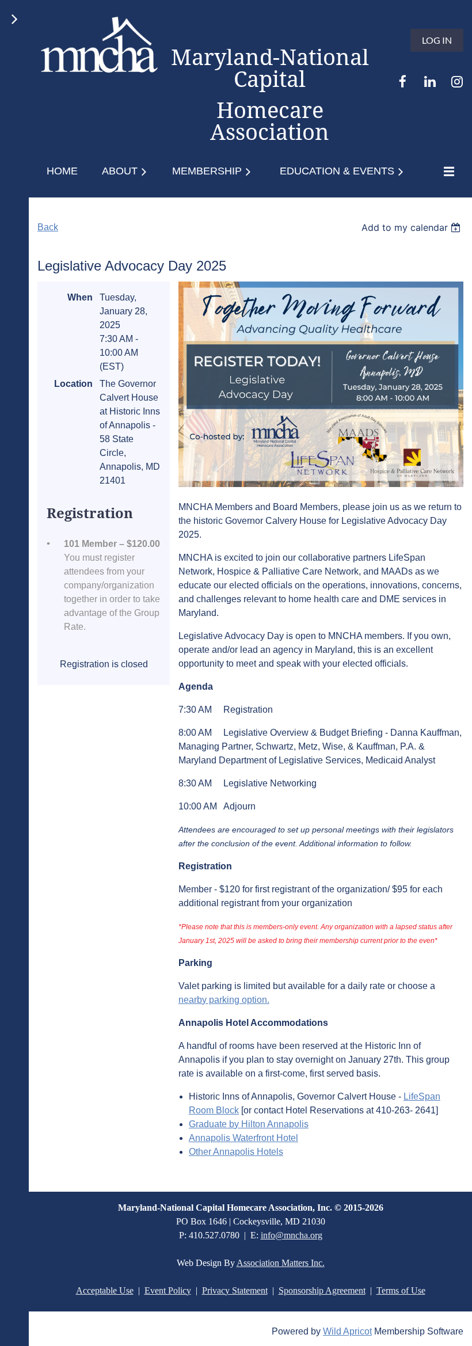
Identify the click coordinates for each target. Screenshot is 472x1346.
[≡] (446, 171)
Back (47, 227)
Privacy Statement (235, 1290)
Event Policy (167, 1290)
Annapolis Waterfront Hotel (243, 1138)
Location (73, 384)
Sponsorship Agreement (322, 1290)
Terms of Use (400, 1290)
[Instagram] (456, 81)
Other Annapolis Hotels (236, 1152)
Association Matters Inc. (281, 1263)
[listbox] (412, 227)
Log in (437, 40)
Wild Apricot (347, 1331)
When (80, 297)
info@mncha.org (291, 1235)
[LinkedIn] (429, 81)
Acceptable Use (105, 1290)
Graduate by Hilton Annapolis (249, 1124)
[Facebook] (402, 81)
